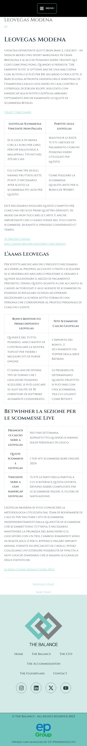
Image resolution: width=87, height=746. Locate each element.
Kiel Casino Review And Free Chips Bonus (35, 244)
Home (18, 654)
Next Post (43, 592)
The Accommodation (43, 664)
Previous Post (43, 584)
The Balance (41, 654)
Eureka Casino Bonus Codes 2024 (29, 569)
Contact (60, 673)
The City (66, 654)
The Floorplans (32, 673)
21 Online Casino (17, 239)
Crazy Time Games (17, 112)
